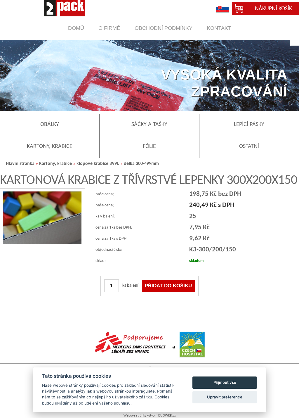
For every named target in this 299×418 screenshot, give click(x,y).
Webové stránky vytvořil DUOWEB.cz (150, 415)
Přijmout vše (224, 382)
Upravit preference (224, 397)
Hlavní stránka (20, 163)
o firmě (109, 28)
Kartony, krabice (56, 163)
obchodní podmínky (163, 28)
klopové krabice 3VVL (98, 163)
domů (76, 28)
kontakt (219, 28)
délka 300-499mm (141, 163)
